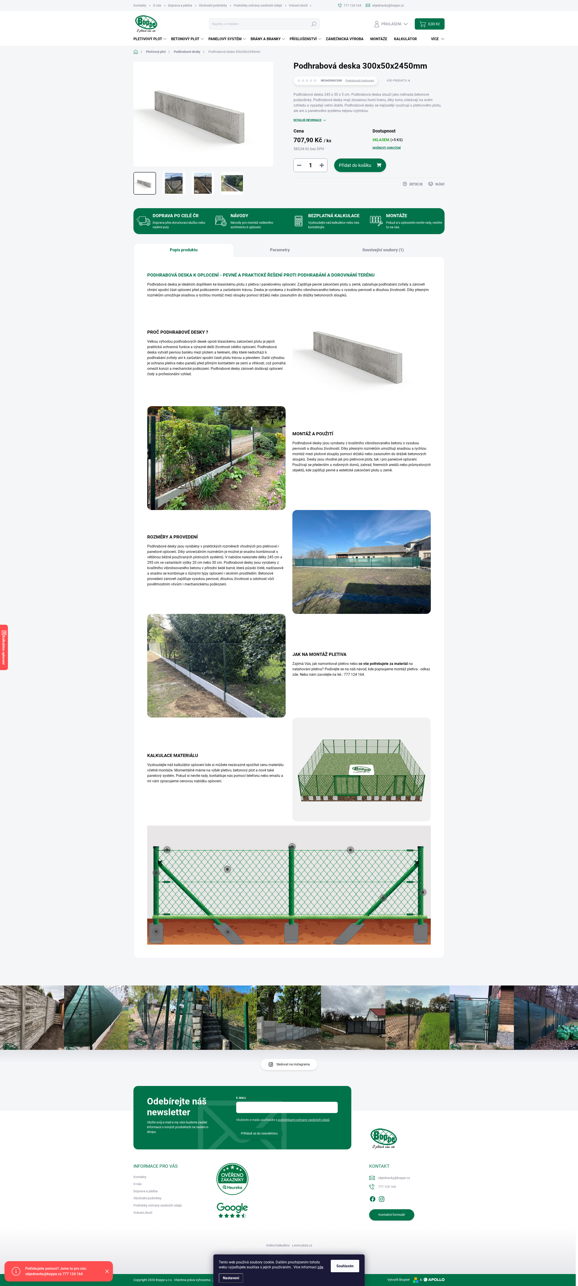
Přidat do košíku (355, 165)
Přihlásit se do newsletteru (259, 1133)
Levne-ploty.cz (302, 1245)
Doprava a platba (180, 5)
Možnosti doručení (387, 147)
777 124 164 (387, 1186)
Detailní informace (308, 120)
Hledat (314, 24)
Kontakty (139, 5)
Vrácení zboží (298, 5)
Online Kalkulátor (278, 1245)
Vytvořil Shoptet (398, 1279)
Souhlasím (345, 1266)
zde (320, 1267)
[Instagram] (381, 1198)
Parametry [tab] (280, 249)
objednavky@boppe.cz (394, 1178)
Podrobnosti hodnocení (359, 80)
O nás (157, 5)
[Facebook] (372, 1198)
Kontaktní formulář (391, 1214)
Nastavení (231, 1278)
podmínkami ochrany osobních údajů (304, 1120)
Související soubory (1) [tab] (383, 249)
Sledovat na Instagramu (293, 1064)
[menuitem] (150, 39)
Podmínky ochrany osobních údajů (258, 5)
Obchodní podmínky (213, 5)
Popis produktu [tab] (184, 249)
